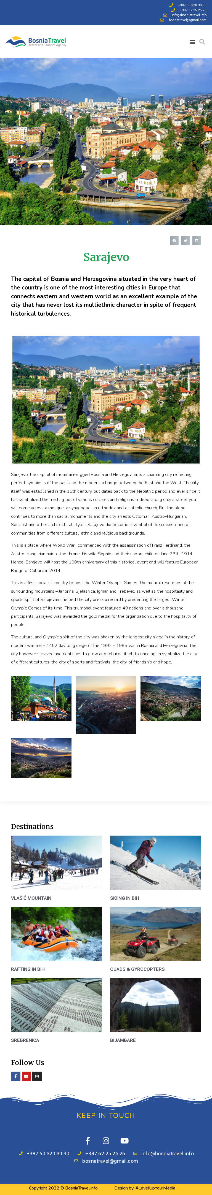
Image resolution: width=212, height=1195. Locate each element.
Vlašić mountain (31, 898)
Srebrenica (25, 1040)
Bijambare (123, 1040)
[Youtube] (124, 1140)
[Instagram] (106, 1140)
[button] (192, 41)
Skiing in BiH (124, 898)
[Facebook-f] (87, 1140)
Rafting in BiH (28, 969)
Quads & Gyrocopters (137, 969)
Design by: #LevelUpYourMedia (144, 1188)
